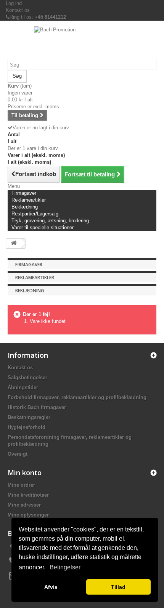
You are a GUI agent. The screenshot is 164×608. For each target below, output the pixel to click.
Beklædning (29, 290)
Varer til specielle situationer (42, 227)
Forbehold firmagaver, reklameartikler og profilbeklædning (77, 397)
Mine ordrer (21, 485)
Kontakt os (18, 10)
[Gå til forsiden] (13, 243)
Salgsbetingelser (27, 377)
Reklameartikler (34, 277)
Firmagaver (28, 264)
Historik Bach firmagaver (37, 407)
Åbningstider (23, 387)
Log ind (14, 3)
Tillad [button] (118, 587)
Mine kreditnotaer (28, 495)
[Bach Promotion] (82, 43)
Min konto (25, 472)
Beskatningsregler (29, 417)
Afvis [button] (51, 587)
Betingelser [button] (65, 567)
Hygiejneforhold (26, 427)
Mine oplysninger (28, 515)
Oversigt (17, 454)
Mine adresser (24, 505)
